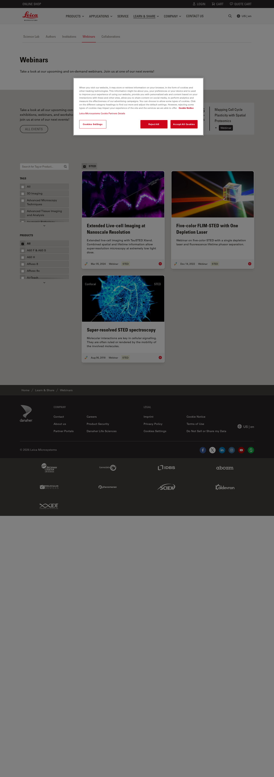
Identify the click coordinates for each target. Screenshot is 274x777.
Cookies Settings (92, 124)
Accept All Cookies (184, 124)
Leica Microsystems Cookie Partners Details (102, 113)
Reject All (153, 124)
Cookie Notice (186, 107)
